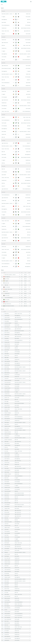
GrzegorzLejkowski (7, 590)
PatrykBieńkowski (7, 628)
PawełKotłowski (7, 506)
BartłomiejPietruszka (8, 395)
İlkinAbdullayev (7, 573)
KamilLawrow (7, 500)
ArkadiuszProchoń (7, 487)
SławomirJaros (7, 397)
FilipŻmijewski (7, 340)
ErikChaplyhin (7, 630)
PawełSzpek (6, 460)
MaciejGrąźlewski (7, 418)
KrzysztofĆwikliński (7, 611)
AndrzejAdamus (7, 435)
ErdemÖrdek (6, 535)
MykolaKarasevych (7, 598)
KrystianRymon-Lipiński (8, 521)
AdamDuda (6, 351)
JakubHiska (6, 510)
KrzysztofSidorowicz (8, 615)
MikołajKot (6, 552)
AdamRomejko (7, 594)
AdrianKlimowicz (7, 405)
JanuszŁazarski (7, 315)
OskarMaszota (7, 422)
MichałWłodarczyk (7, 544)
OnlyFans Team (4, 39)
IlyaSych (6, 609)
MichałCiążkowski (7, 636)
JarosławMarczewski (8, 638)
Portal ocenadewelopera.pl (5, 25)
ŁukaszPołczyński (7, 554)
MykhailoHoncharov (7, 567)
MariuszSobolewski (7, 607)
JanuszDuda (6, 529)
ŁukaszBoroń (6, 378)
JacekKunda (6, 523)
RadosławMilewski (7, 319)
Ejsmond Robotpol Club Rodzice (25, 48)
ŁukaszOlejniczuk (7, 420)
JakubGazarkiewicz (7, 569)
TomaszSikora (7, 313)
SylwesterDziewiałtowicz (8, 439)
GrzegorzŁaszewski (7, 577)
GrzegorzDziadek (7, 508)
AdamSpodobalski (7, 533)
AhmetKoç (6, 447)
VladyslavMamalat (7, 563)
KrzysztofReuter (7, 416)
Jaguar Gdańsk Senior (5, 42)
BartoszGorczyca (7, 550)
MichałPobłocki (7, 479)
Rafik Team (28, 22)
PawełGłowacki (7, 334)
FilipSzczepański (7, 531)
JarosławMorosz (7, 393)
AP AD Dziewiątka (27, 25)
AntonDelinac (7, 468)
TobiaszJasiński (7, 336)
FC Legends (3, 16)
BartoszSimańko (7, 456)
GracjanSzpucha (7, 443)
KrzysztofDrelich (7, 363)
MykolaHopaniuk (7, 372)
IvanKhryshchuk (7, 485)
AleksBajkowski (7, 640)
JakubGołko (6, 330)
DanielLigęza (6, 401)
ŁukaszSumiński (7, 317)
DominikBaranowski (7, 328)
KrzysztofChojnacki (7, 445)
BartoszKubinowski (7, 502)
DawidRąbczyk (7, 556)
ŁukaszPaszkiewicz (7, 470)
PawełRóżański (7, 481)
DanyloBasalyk (7, 376)
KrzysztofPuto (7, 399)
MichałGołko (6, 403)
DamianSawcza (7, 428)
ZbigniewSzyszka (7, 527)
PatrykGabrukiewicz (8, 382)
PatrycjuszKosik (7, 342)
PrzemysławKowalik (7, 384)
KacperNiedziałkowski (8, 619)
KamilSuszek (6, 565)
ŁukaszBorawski (7, 489)
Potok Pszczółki (28, 33)
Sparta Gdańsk (4, 22)
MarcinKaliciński (7, 332)
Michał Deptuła (7, 542)
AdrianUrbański (7, 575)
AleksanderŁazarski (7, 426)
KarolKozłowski (7, 548)
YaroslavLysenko (7, 462)
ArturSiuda (6, 466)
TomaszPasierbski (7, 613)
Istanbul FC (3, 33)
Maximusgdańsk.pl (4, 19)
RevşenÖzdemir (7, 424)
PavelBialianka (7, 632)
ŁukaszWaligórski (7, 504)
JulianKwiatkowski (7, 546)
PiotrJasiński (6, 449)
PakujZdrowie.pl (4, 48)
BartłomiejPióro (7, 374)
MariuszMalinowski (7, 596)
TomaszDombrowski (7, 491)
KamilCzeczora (7, 586)
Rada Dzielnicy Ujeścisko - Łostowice (25, 105)
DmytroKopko (7, 464)
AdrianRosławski (7, 414)
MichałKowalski (7, 512)
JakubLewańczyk (7, 361)
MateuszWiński (7, 355)
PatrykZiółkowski (7, 483)
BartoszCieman (7, 588)
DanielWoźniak (7, 349)
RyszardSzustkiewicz (8, 571)
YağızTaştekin (7, 357)
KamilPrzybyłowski (7, 617)
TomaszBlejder (7, 321)
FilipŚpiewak (6, 338)
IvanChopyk (6, 592)
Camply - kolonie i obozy (26, 45)
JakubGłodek (7, 353)
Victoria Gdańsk (28, 16)
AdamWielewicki (7, 458)
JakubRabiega (7, 359)
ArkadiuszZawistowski (8, 380)
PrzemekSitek (7, 634)
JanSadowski (7, 437)
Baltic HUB (28, 19)
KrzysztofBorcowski (7, 525)
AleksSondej (6, 441)
